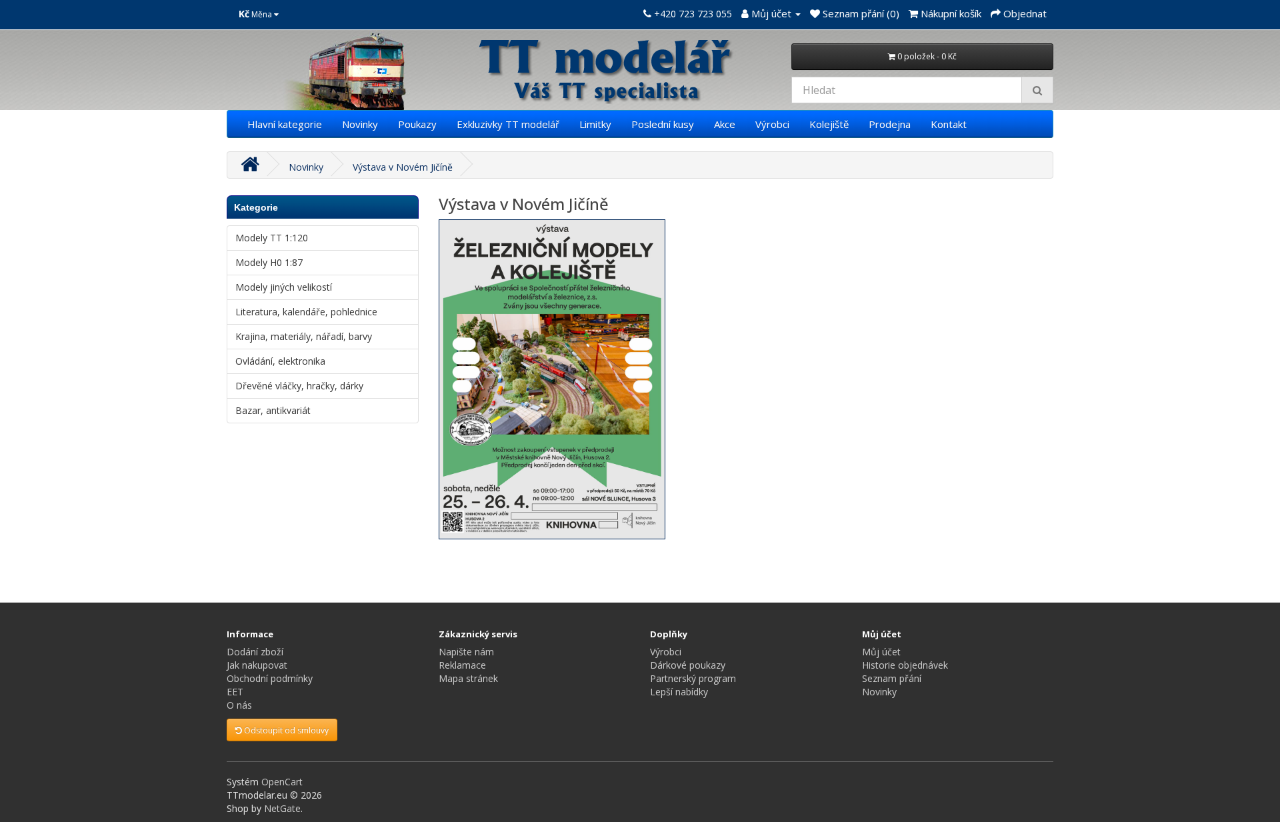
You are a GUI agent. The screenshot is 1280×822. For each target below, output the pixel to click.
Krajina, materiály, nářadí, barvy (303, 336)
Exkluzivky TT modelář (508, 124)
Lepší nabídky (679, 691)
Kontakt (949, 124)
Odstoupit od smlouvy (285, 730)
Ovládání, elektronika (280, 361)
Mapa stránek (468, 678)
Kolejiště (829, 124)
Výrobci (772, 124)
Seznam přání (891, 678)
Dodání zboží (255, 651)
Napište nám (466, 651)
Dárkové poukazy (687, 665)
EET (235, 691)
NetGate (282, 808)
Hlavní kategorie (284, 124)
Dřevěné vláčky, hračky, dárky (299, 385)
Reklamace (462, 665)
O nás (239, 705)
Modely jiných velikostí (283, 287)
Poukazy (417, 124)
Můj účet (881, 651)
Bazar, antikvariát (273, 410)
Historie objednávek (905, 665)
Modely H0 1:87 (269, 262)
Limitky (595, 124)
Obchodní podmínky (270, 678)
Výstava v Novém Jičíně (403, 167)
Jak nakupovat (257, 665)
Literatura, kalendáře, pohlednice (306, 311)
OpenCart (282, 781)
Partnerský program (693, 678)
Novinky (360, 124)
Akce (724, 124)
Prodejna (890, 124)
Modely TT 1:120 (271, 237)
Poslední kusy (662, 124)
